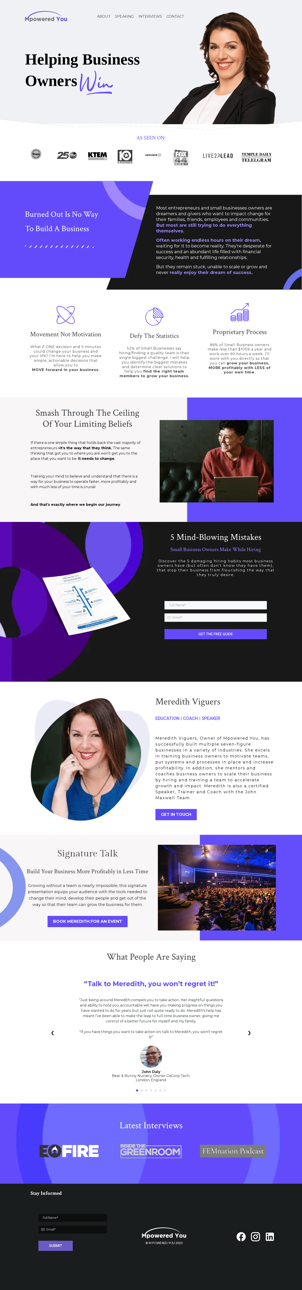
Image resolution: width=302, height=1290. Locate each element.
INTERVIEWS (150, 16)
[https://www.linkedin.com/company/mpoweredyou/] (270, 1236)
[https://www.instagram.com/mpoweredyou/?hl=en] (255, 1236)
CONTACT (175, 16)
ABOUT (104, 16)
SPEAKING (124, 16)
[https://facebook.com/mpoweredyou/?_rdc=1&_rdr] (241, 1236)
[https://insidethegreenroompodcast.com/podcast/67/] (151, 1151)
